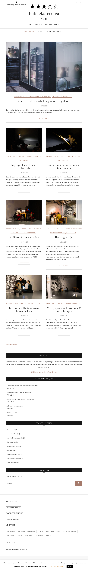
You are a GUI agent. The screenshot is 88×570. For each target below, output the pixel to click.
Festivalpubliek (20, 96)
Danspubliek (11, 430)
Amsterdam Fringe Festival (26, 531)
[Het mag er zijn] (64, 212)
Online (20, 535)
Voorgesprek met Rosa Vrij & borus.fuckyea (64, 309)
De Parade (10, 535)
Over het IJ (67, 96)
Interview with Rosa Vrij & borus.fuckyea (24, 309)
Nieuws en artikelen (15, 156)
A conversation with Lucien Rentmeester (64, 166)
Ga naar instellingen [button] (57, 566)
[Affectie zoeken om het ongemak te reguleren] (44, 67)
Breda (41, 531)
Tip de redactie (53, 31)
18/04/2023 (24, 242)
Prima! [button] (70, 566)
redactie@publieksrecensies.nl (17, 549)
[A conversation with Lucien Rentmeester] (64, 140)
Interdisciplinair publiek (39, 96)
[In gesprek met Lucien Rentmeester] (24, 140)
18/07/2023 (44, 106)
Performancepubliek (13, 454)
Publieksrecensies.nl (44, 16)
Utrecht (48, 535)
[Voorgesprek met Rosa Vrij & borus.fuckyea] (64, 287)
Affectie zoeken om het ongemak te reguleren (44, 101)
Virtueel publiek (12, 462)
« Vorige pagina (11, 344)
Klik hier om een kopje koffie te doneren (44, 372)
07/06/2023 (24, 173)
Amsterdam (57, 96)
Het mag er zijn (64, 237)
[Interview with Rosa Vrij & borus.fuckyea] (24, 287)
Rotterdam (23, 160)
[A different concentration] (24, 212)
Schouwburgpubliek (13, 458)
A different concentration (24, 237)
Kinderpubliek (11, 442)
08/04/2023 (24, 316)
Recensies (29, 31)
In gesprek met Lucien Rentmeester (24, 166)
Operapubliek (11, 450)
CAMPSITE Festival (33, 156)
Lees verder (44, 118)
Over (40, 31)
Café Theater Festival (53, 531)
